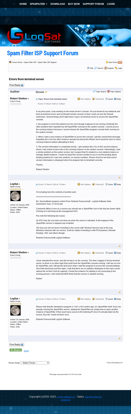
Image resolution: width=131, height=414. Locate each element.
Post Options (85, 99)
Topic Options (115, 92)
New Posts (113, 62)
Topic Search (101, 92)
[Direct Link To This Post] (37, 99)
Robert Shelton (19, 98)
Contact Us (65, 400)
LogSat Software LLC (66, 397)
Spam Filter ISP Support (47, 62)
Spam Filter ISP (30, 62)
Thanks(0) (99, 99)
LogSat (14, 183)
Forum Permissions (114, 363)
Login (120, 68)
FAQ (91, 68)
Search (100, 68)
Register (110, 68)
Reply (118, 99)
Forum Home (17, 62)
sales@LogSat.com (93, 397)
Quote (110, 99)
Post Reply (15, 85)
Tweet (26, 351)
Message (40, 92)
